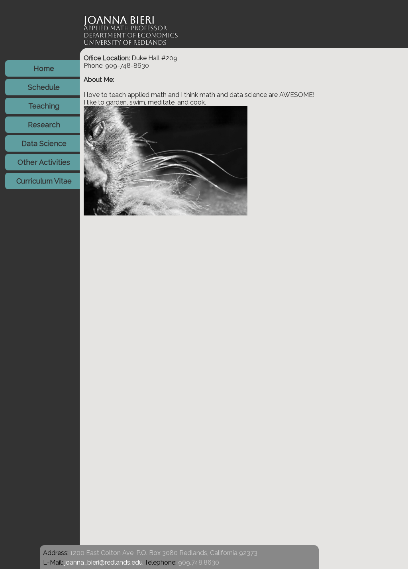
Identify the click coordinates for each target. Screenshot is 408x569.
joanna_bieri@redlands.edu (104, 562)
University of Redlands (125, 42)
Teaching (43, 106)
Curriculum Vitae (44, 181)
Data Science (44, 143)
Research (44, 125)
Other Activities (44, 162)
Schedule (44, 87)
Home (43, 68)
